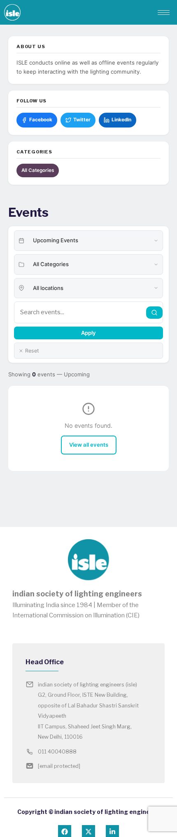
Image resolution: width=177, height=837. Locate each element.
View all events (88, 444)
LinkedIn (121, 120)
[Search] (154, 312)
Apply (88, 332)
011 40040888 (57, 752)
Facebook (40, 120)
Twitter (82, 120)
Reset (32, 351)
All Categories (37, 170)
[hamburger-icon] (163, 12)
